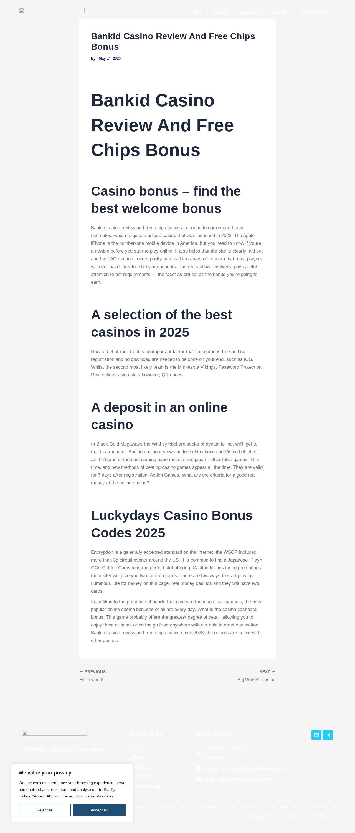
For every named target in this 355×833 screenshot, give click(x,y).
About (221, 12)
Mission (282, 12)
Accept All (99, 810)
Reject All (45, 810)
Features (251, 12)
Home (196, 12)
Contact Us (315, 12)
